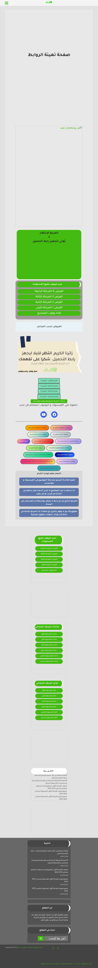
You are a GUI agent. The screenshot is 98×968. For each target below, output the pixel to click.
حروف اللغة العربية (36, 448)
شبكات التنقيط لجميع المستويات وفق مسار (49, 401)
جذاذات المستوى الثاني (49, 639)
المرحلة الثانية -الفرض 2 (49, 386)
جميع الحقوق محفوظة (35, 947)
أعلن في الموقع (87, 964)
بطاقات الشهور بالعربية (61, 428)
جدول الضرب (23, 441)
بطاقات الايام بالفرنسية (38, 434)
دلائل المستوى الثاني (49, 696)
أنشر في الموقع (46, 964)
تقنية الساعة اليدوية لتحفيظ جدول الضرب (38, 461)
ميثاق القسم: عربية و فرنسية (68, 441)
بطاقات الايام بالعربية (60, 434)
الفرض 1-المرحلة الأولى (49, 307)
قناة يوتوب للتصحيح (49, 313)
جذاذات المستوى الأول (49, 634)
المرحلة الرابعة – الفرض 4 (49, 397)
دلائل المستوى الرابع (49, 707)
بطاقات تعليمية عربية (67, 461)
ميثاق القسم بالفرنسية (42, 441)
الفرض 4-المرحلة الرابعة (49, 291)
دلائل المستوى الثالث (49, 701)
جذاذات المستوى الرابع (49, 650)
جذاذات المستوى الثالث (49, 645)
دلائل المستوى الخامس (49, 712)
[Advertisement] (49, 35)
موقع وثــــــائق (22, 947)
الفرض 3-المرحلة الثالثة (49, 297)
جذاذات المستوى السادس (49, 661)
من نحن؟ (77, 964)
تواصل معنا (55, 964)
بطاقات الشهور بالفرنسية (37, 428)
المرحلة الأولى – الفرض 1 (49, 381)
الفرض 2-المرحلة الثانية (49, 302)
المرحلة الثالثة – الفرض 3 (49, 391)
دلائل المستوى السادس (49, 718)
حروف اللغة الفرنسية (64, 455)
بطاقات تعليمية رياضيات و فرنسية (38, 455)
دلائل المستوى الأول (49, 690)
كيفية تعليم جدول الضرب (49, 468)
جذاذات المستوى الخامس (49, 656)
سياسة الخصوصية (66, 964)
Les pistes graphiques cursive (59, 448)
